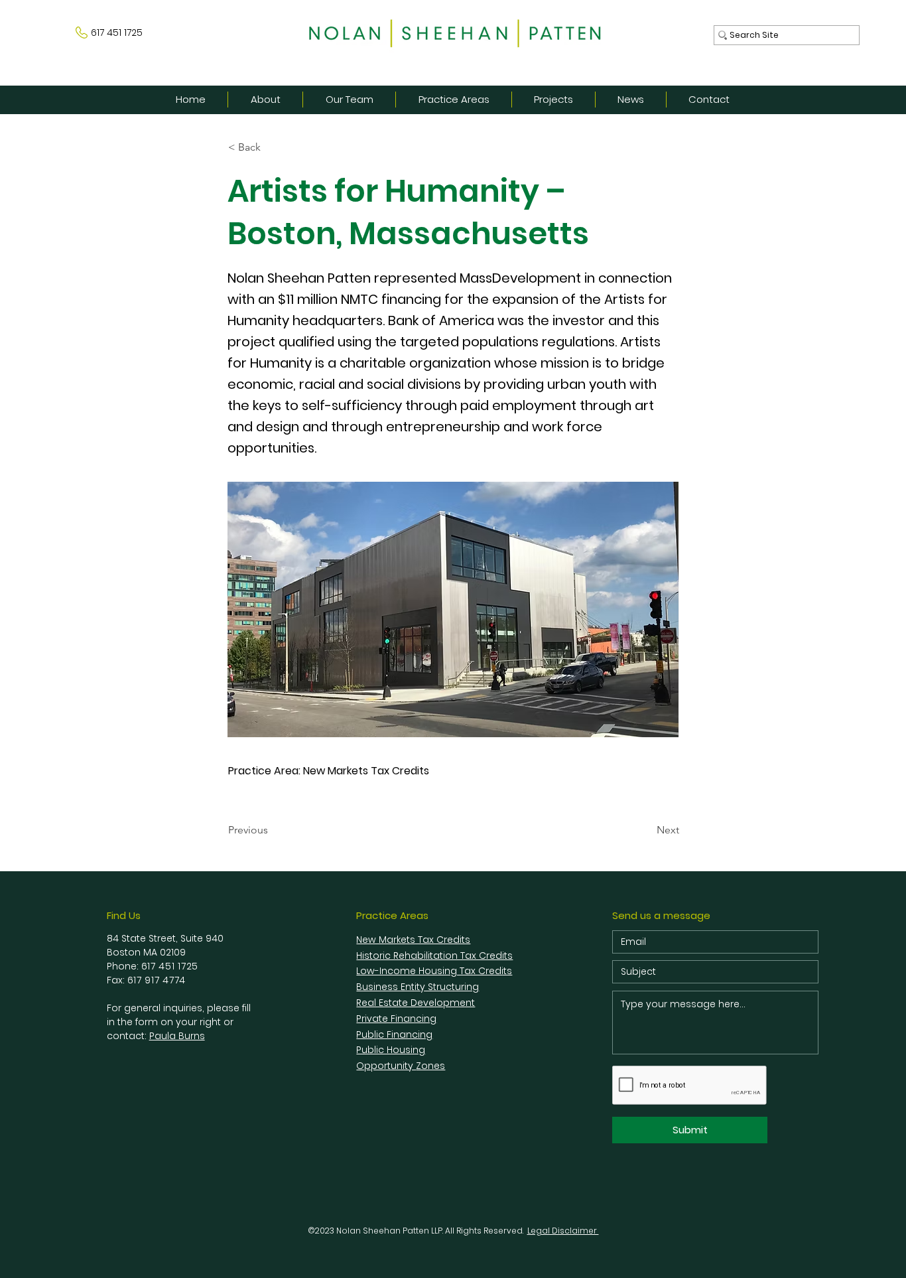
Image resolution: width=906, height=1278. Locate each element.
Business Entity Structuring (417, 986)
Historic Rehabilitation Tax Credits (434, 955)
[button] (272, 147)
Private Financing (396, 1018)
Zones (430, 1065)
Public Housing (390, 1049)
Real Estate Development (415, 1002)
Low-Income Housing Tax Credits (434, 970)
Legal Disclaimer (563, 1230)
